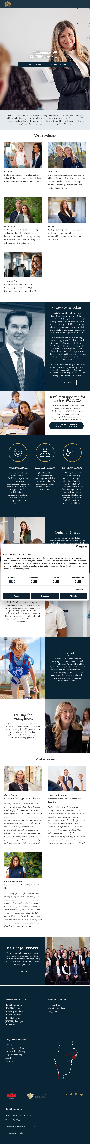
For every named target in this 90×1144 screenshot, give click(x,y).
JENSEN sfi (10, 1024)
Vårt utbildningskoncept (15, 1051)
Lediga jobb (60, 64)
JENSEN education (13, 1005)
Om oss (8, 1044)
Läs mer (68, 383)
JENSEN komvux (12, 1018)
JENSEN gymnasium (14, 1014)
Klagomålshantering (13, 1054)
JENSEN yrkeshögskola (15, 1021)
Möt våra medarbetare (57, 1008)
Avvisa (16, 596)
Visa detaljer (78, 589)
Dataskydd (10, 1058)
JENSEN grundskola (14, 1011)
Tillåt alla (73, 596)
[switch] (34, 581)
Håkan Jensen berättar (14, 1048)
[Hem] (7, 4)
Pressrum (9, 1061)
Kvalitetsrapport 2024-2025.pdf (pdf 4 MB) (66, 426)
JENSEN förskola (12, 1008)
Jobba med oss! (54, 1005)
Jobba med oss (33, 64)
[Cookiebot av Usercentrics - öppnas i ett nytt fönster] (77, 546)
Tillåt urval (45, 596)
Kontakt (8, 1064)
